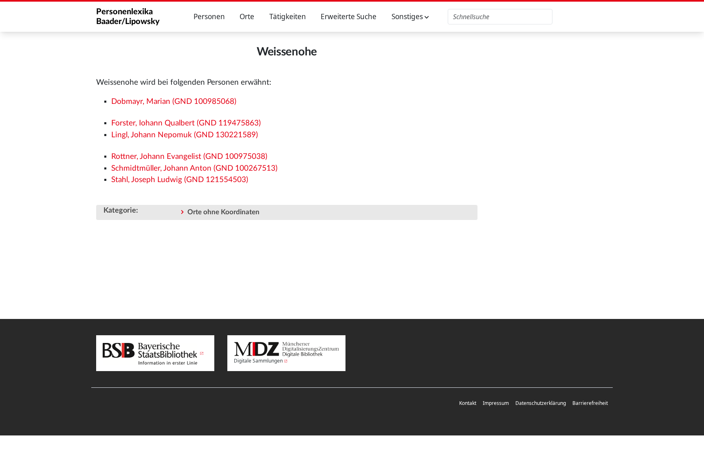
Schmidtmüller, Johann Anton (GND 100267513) (194, 168)
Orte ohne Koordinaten (223, 212)
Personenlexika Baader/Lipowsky (128, 17)
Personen (209, 16)
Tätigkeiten (287, 16)
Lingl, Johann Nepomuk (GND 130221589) (184, 135)
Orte (247, 16)
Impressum (496, 403)
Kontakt (467, 403)
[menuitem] (467, 403)
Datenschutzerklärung (540, 403)
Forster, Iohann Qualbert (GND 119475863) (186, 123)
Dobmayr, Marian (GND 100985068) (173, 102)
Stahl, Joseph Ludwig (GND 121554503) (179, 180)
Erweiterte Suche (348, 16)
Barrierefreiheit (590, 403)
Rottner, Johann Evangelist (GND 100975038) (189, 156)
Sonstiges (408, 16)
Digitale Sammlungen (258, 360)
